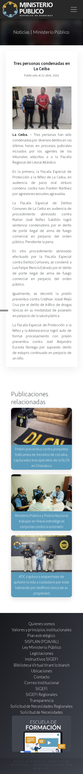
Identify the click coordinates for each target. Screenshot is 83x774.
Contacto (42, 676)
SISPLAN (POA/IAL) (42, 641)
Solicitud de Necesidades (41, 712)
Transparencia (41, 700)
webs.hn (42, 768)
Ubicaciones (41, 670)
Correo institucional (41, 682)
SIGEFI (41, 688)
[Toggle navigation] (74, 9)
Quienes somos (41, 623)
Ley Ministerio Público (41, 647)
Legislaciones (41, 653)
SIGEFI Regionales (41, 694)
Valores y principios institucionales (41, 629)
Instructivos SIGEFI (41, 659)
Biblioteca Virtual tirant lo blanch (42, 665)
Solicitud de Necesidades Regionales (41, 706)
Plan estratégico (41, 635)
